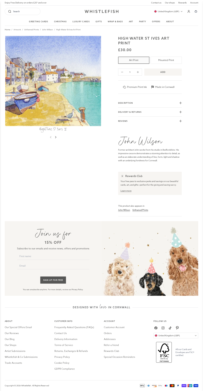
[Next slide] (55, 137)
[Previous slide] (50, 137)
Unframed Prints (31, 29)
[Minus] (122, 72)
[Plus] (138, 72)
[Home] (101, 11)
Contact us (156, 2)
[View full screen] (53, 84)
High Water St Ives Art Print (68, 29)
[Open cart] (195, 11)
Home (7, 29)
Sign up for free (53, 280)
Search (16, 11)
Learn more (126, 190)
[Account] (188, 11)
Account (194, 2)
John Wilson (47, 29)
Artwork (17, 29)
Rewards (182, 2)
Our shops (170, 2)
